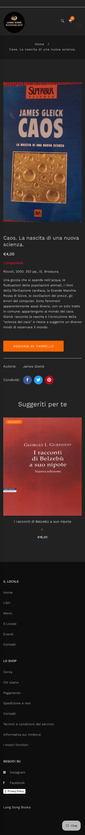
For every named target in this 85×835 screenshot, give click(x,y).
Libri (6, 603)
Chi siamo (11, 682)
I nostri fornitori (15, 745)
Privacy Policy (16, 791)
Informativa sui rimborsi (22, 735)
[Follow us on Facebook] (27, 380)
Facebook (17, 783)
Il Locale (10, 624)
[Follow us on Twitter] (38, 380)
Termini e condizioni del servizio (28, 724)
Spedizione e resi (17, 703)
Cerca (7, 672)
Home (39, 44)
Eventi (8, 634)
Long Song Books (17, 807)
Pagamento (12, 693)
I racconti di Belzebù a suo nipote (42, 521)
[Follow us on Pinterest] (49, 380)
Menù (7, 613)
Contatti (9, 644)
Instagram (17, 772)
